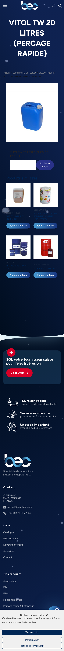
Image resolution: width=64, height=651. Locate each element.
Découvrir (17, 373)
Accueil (7, 73)
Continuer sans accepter (32, 615)
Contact (7, 557)
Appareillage (10, 581)
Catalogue (8, 532)
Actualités (8, 551)
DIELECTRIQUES (46, 73)
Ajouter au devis (45, 164)
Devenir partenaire (13, 544)
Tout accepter (32, 632)
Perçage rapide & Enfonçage (18, 605)
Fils (5, 587)
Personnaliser (32, 640)
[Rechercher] (60, 6)
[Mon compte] (53, 5)
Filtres (6, 593)
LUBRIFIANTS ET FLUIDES (24, 73)
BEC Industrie (10, 538)
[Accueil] (30, 5)
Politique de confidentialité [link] (32, 646)
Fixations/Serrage (12, 599)
